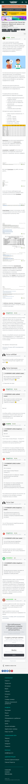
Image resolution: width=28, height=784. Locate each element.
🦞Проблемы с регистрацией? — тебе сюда (14, 6)
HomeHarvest (17, 265)
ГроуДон (14, 267)
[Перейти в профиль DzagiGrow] (3, 313)
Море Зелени (5, 210)
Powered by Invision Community (12, 779)
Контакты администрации (12, 759)
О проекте (7, 771)
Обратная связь (8, 773)
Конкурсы (7, 694)
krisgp (6, 27)
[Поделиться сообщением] (24, 39)
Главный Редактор (10, 762)
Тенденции (8, 683)
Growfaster (18, 194)
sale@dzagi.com (9, 753)
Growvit (14, 275)
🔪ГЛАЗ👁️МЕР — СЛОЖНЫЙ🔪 (14, 9)
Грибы (6, 723)
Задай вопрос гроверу (11, 729)
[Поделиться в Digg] (5, 671)
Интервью (7, 686)
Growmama (10, 169)
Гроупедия (8, 710)
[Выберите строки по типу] (24, 34)
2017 (17, 27)
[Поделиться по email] (10, 671)
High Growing (17, 141)
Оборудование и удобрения (12, 718)
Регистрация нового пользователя (14, 645)
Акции (6, 696)
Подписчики (13, 660)
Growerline (20, 267)
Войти (14, 655)
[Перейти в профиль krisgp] (3, 38)
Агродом (11, 303)
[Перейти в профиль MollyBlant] (3, 558)
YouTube (7, 741)
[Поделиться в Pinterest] (12, 671)
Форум (7, 713)
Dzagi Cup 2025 (9, 731)
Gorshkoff (11, 150)
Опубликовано (13, 39)
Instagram (7, 743)
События (7, 691)
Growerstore (5, 150)
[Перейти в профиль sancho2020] (3, 599)
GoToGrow (5, 303)
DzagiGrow (5, 140)
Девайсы (7, 721)
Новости (7, 680)
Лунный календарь (10, 726)
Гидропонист (17, 303)
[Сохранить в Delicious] (7, 671)
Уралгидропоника (7, 267)
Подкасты (7, 746)
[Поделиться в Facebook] (3, 671)
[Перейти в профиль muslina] (3, 424)
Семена (7, 715)
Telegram (7, 738)
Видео (6, 688)
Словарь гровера (9, 699)
